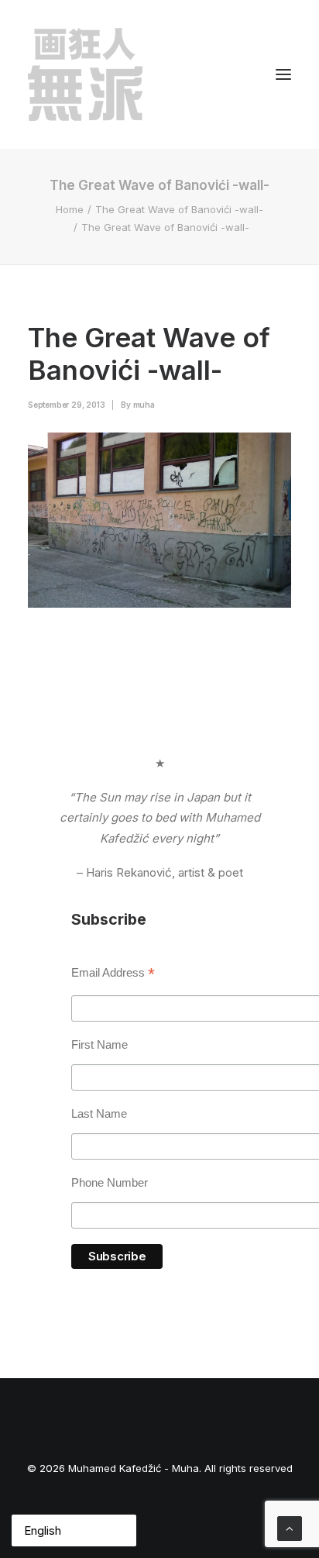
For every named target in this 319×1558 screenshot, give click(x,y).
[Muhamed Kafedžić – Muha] (85, 74)
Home (70, 209)
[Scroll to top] (289, 1527)
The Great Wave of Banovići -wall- (179, 209)
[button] (283, 74)
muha (144, 404)
